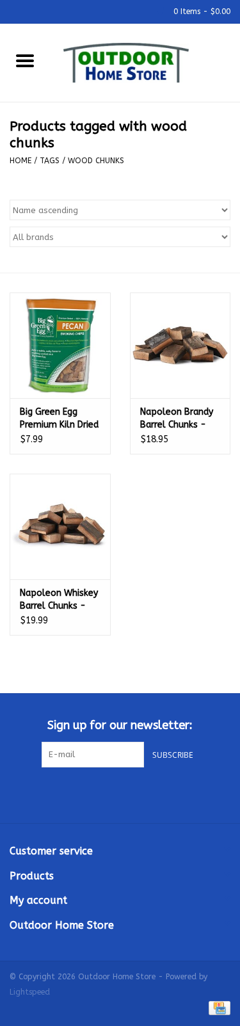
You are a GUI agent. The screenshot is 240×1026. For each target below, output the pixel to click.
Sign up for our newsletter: (120, 725)
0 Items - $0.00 (200, 11)
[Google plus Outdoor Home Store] (120, 793)
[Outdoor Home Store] (145, 61)
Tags (50, 160)
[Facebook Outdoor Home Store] (97, 793)
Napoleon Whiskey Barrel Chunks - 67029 (59, 600)
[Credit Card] (217, 1008)
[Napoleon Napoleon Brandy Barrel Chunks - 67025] (180, 345)
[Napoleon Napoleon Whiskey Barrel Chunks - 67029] (60, 526)
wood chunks (96, 160)
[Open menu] (25, 60)
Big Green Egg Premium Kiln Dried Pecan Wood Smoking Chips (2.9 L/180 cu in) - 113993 (59, 418)
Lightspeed (30, 992)
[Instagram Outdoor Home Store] (143, 793)
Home (20, 160)
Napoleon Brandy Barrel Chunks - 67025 (176, 418)
